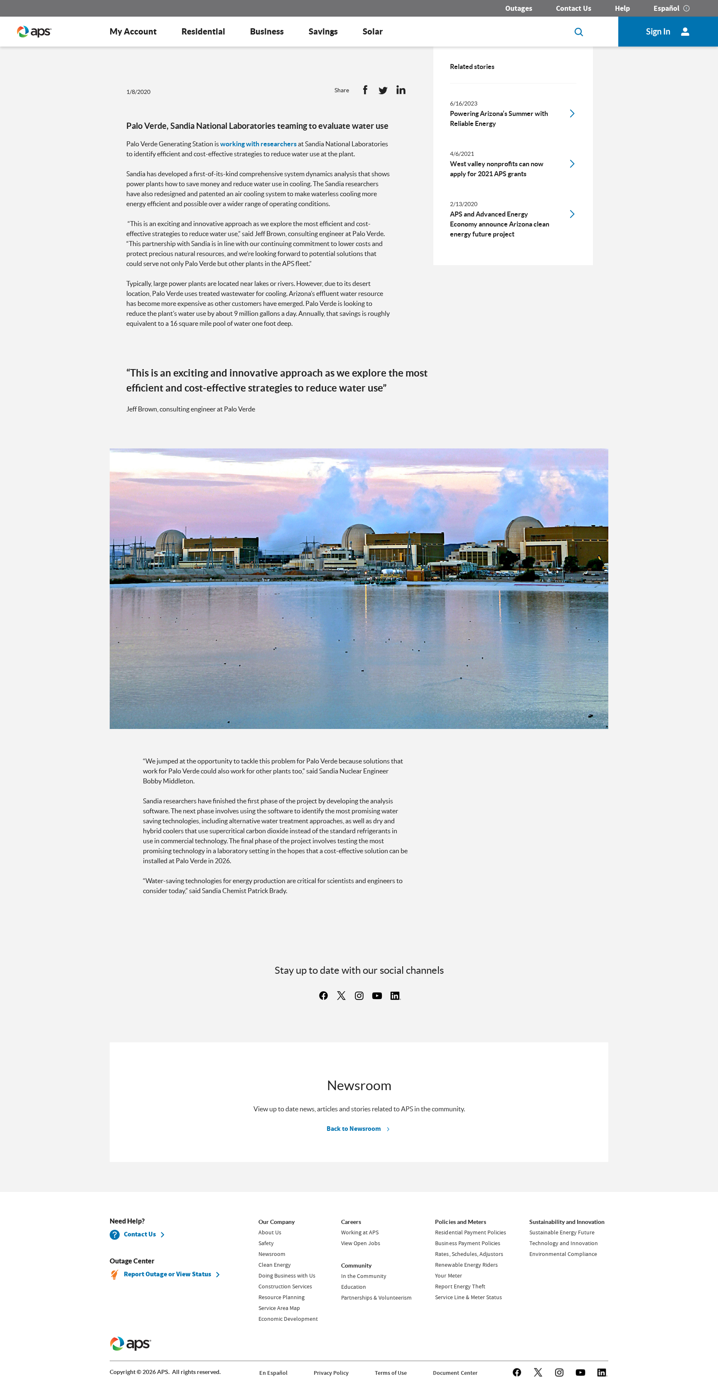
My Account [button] (133, 31)
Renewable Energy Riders (466, 1264)
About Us (269, 1232)
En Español (273, 1373)
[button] (365, 91)
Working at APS (360, 1232)
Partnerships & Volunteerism (376, 1297)
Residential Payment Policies (470, 1232)
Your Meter (448, 1275)
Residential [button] (203, 31)
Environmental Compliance (563, 1254)
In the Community (363, 1276)
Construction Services (285, 1286)
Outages (518, 8)
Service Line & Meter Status (468, 1297)
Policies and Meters (460, 1222)
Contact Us (573, 8)
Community (356, 1265)
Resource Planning (281, 1297)
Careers (351, 1222)
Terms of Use (391, 1373)
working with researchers (258, 144)
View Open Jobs (360, 1243)
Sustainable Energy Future (562, 1232)
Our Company (276, 1222)
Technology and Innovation (563, 1243)
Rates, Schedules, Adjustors (469, 1254)
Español (666, 8)
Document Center (455, 1373)
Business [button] (267, 31)
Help (622, 8)
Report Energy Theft (460, 1286)
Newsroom (271, 1254)
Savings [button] (323, 31)
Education (353, 1286)
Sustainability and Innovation (567, 1222)
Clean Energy (274, 1264)
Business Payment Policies (467, 1243)
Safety (266, 1243)
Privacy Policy (331, 1373)
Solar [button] (373, 31)
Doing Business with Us (286, 1275)
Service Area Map (279, 1308)
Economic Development (288, 1318)
